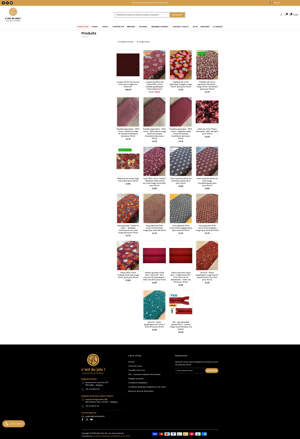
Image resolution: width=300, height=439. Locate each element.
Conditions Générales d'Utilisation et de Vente (147, 387)
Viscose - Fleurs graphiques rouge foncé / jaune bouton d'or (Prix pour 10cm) (207, 276)
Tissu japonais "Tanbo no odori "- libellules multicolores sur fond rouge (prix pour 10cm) (128, 229)
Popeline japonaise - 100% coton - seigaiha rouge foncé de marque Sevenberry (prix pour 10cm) (180, 134)
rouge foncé (144, 41)
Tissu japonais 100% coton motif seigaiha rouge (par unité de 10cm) (207, 227)
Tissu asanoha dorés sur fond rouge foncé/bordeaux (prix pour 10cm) (207, 182)
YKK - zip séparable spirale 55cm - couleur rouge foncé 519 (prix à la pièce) (181, 325)
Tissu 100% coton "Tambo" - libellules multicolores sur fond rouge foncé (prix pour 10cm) (154, 182)
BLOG (195, 27)
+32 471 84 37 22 (92, 406)
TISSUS (105, 27)
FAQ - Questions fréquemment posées (144, 374)
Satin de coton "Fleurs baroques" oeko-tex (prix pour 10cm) (207, 131)
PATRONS (143, 27)
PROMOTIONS (82, 27)
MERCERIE (131, 27)
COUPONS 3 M (118, 27)
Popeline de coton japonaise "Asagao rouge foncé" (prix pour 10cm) (181, 84)
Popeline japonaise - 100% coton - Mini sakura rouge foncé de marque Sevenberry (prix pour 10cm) (154, 134)
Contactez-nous (135, 366)
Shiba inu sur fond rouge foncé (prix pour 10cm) (128, 179)
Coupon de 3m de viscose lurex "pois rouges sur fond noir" (128, 84)
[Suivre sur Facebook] (3, 3)
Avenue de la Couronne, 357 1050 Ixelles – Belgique (96, 383)
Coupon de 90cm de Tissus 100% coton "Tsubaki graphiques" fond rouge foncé (154, 85)
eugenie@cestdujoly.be (95, 416)
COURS (95, 27)
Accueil (131, 362)
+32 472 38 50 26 (92, 389)
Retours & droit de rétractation (141, 391)
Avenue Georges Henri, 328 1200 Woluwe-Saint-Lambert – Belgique (101, 400)
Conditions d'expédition (138, 383)
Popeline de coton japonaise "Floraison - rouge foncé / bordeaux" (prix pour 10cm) (207, 85)
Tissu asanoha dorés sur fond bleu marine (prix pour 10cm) (180, 180)
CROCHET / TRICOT (181, 27)
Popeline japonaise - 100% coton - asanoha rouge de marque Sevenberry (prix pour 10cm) (128, 132)
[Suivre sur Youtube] (11, 3)
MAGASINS (205, 27)
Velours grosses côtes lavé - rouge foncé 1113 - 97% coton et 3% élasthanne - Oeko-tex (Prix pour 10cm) (180, 277)
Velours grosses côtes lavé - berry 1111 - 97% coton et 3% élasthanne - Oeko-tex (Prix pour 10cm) (154, 276)
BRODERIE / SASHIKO (160, 27)
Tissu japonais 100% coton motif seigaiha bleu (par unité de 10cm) (180, 227)
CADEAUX (219, 27)
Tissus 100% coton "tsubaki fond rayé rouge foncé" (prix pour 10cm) (128, 275)
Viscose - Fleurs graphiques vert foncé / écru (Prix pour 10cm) (154, 324)
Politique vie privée (136, 378)
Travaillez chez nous (136, 370)
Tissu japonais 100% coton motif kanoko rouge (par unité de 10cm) (154, 227)
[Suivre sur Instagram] (7, 3)
